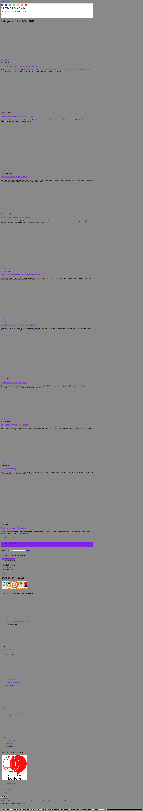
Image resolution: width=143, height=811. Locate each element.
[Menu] (1, 14)
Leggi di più (103, 809)
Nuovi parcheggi (8, 469)
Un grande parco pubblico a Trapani (18, 325)
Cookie (6, 791)
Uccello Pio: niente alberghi (14, 382)
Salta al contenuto (6, 1)
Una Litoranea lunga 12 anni (14, 177)
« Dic (3, 573)
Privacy (6, 792)
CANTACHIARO (5, 60)
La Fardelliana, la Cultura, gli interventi (19, 66)
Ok (99, 809)
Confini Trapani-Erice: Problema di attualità (18, 621)
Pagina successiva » (10, 537)
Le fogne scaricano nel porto (14, 425)
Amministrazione (10, 783)
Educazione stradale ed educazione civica (20, 275)
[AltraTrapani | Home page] (14, 11)
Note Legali (7, 789)
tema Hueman (23, 803)
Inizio (5, 17)
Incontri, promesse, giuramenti (15, 217)
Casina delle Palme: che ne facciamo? (18, 116)
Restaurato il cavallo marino (14, 528)
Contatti (6, 794)
